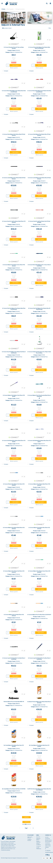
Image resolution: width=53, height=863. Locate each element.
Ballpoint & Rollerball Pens (16, 52)
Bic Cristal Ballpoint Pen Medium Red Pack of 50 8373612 (13, 788)
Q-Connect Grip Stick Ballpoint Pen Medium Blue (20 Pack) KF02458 (39, 309)
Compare (6, 71)
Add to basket (15, 65)
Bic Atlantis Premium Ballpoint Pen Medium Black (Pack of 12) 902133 (39, 702)
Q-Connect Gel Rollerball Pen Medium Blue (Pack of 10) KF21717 (39, 441)
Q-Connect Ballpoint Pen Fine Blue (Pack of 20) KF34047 (39, 614)
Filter (50, 28)
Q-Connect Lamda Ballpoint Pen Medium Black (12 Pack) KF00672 (13, 178)
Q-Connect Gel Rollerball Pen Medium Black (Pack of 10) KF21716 (13, 441)
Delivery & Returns (38, 839)
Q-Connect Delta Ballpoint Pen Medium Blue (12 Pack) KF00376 (39, 135)
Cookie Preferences (38, 848)
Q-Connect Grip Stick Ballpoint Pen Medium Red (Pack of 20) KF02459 (14, 352)
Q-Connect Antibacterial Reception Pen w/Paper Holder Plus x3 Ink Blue (39, 352)
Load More (26, 817)
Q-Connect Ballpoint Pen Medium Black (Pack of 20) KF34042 (14, 528)
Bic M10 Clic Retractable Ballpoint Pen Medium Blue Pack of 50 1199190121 (39, 789)
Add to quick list (14, 67)
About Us (38, 836)
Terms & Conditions (38, 844)
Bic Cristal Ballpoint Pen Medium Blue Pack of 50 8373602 (14, 746)
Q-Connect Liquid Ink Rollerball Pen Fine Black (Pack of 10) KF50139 (13, 658)
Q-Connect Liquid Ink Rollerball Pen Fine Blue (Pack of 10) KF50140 (39, 658)
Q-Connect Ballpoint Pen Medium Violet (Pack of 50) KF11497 (14, 396)
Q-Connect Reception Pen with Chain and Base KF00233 (14, 48)
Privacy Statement (38, 842)
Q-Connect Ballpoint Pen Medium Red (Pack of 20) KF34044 (13, 571)
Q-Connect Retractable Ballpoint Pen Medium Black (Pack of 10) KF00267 (39, 48)
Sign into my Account (30, 837)
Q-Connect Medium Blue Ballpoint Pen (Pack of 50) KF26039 (13, 484)
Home (3, 9)
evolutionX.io (25, 858)
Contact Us (38, 846)
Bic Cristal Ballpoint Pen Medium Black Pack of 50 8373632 (39, 746)
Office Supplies (9, 9)
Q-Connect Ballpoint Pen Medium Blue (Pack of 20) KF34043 (39, 528)
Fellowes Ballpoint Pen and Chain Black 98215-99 (14, 701)
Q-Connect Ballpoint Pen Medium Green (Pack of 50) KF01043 (14, 265)
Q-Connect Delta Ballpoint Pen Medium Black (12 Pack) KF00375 (13, 135)
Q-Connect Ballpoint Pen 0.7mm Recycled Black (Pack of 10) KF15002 (39, 396)
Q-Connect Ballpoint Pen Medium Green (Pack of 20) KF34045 (39, 571)
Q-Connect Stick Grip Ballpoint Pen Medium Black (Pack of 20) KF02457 (13, 309)
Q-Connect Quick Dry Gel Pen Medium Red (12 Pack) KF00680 (39, 222)
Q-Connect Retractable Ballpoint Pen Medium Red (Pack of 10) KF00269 (39, 91)
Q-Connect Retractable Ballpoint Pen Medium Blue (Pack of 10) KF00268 (14, 91)
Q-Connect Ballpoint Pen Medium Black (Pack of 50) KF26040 (39, 484)
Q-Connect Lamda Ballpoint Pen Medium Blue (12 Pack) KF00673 (39, 178)
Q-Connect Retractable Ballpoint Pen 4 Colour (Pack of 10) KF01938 (39, 265)
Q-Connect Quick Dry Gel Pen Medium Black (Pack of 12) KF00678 (13, 222)
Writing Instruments (20, 9)
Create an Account (29, 840)
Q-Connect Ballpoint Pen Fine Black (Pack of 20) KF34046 (14, 615)
